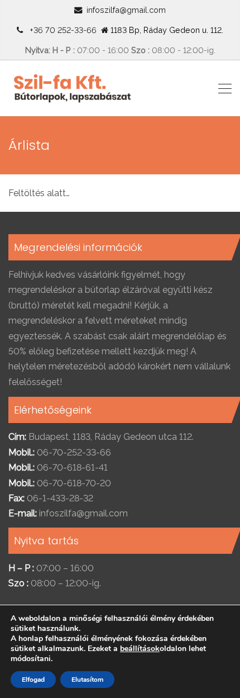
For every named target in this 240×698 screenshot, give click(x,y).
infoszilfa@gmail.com (126, 10)
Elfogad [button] (33, 679)
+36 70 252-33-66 (61, 30)
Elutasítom (87, 679)
